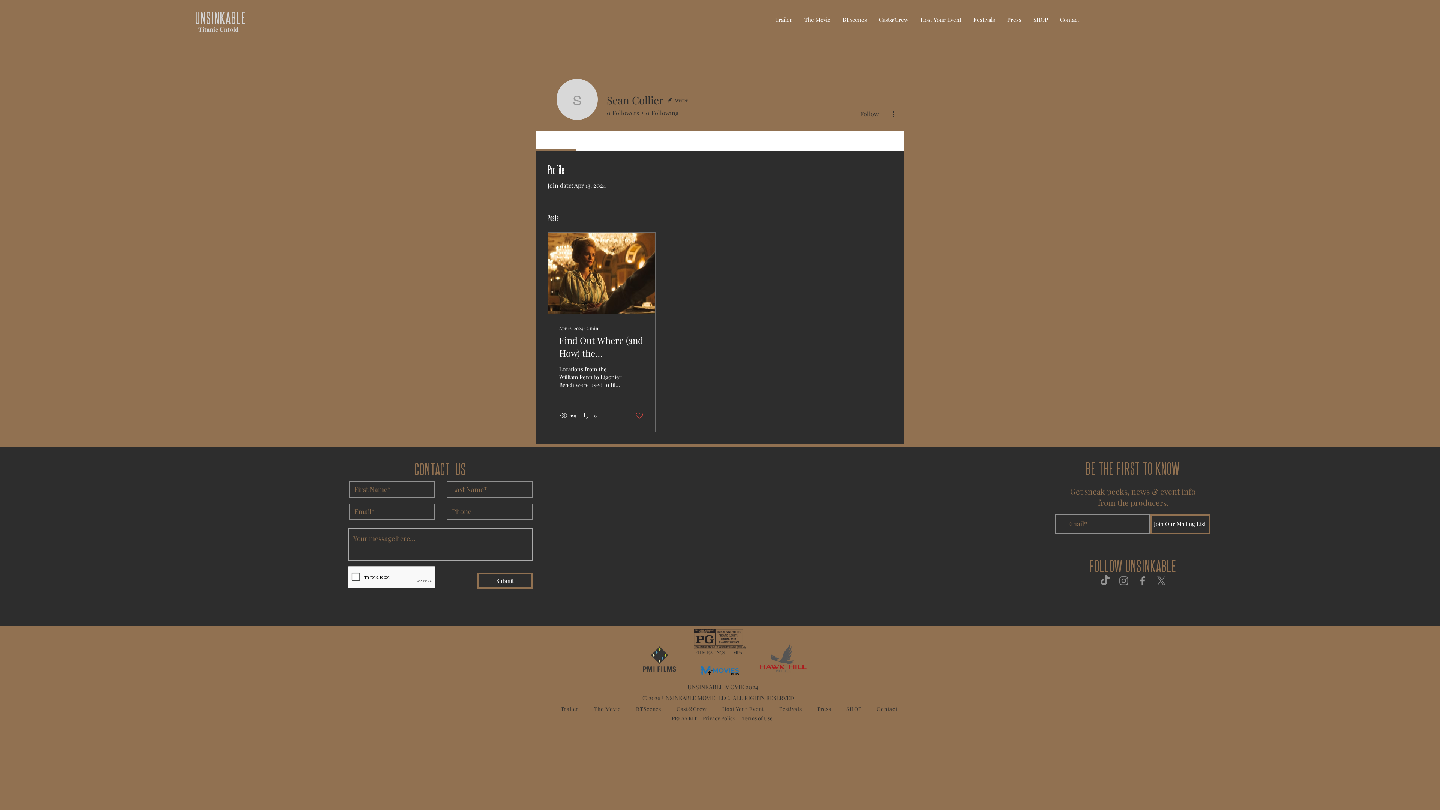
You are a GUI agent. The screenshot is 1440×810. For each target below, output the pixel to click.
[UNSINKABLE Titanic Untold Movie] (1105, 581)
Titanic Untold (218, 29)
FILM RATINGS (710, 653)
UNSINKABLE (220, 17)
